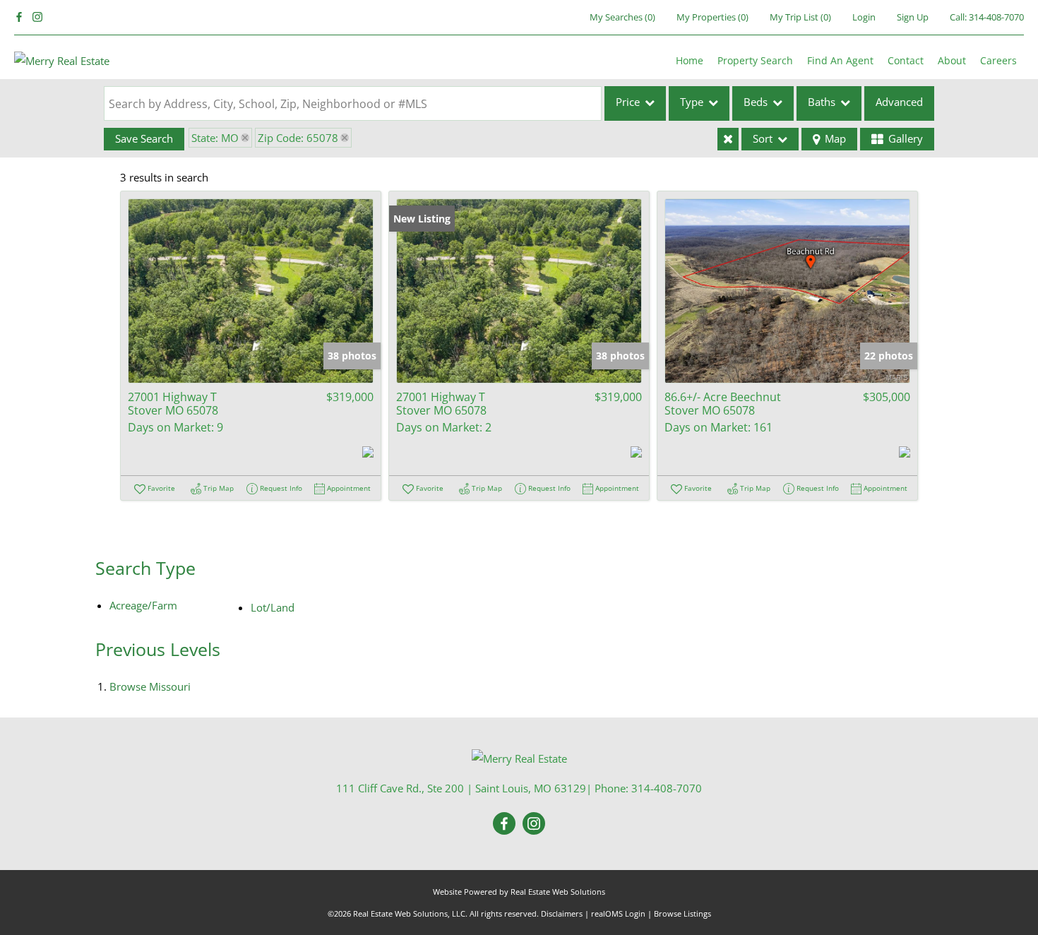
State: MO (215, 138)
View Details (250, 290)
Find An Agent (840, 60)
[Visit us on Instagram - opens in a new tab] (37, 17)
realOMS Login (618, 913)
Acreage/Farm (143, 605)
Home (689, 60)
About (952, 60)
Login (864, 17)
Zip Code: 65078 (298, 138)
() (622, 17)
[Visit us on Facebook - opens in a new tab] (19, 17)
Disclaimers (562, 913)
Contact (906, 60)
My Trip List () (800, 17)
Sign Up (913, 17)
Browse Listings (682, 913)
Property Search (755, 60)
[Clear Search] (728, 139)
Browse (150, 686)
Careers (998, 60)
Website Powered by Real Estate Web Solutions (519, 891)
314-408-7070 (996, 17)
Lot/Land (272, 607)
